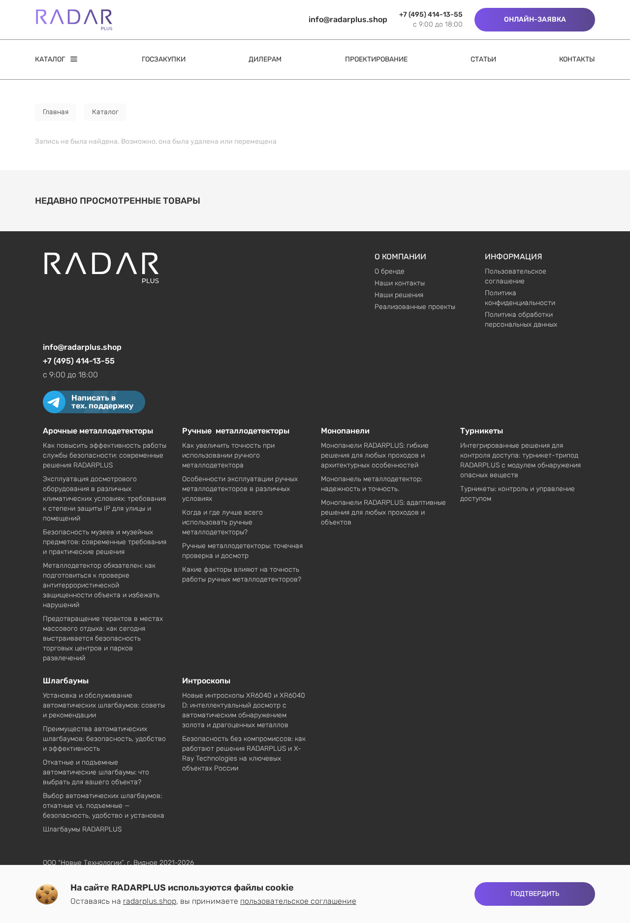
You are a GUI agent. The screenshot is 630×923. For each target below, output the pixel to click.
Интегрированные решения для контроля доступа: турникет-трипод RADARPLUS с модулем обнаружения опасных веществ (520, 460)
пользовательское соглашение (298, 901)
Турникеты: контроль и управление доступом (517, 494)
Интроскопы (206, 680)
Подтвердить (534, 894)
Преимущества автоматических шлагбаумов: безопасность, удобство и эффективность (104, 739)
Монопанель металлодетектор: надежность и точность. (371, 484)
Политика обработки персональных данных (521, 319)
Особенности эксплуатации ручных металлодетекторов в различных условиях (240, 489)
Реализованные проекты (415, 307)
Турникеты (481, 430)
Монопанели (345, 430)
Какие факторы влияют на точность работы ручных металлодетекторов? (241, 574)
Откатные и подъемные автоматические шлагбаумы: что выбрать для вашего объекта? (96, 772)
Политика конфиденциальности (520, 298)
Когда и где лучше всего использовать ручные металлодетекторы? (222, 522)
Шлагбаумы (66, 680)
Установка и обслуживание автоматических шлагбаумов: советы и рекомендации (104, 705)
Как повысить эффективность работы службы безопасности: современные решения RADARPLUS (104, 455)
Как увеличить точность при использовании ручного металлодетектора (228, 455)
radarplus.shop (149, 901)
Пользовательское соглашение (515, 276)
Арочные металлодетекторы (98, 430)
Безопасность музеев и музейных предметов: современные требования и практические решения (104, 542)
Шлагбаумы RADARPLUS (82, 829)
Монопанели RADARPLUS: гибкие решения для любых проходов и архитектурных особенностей (375, 455)
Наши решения (399, 295)
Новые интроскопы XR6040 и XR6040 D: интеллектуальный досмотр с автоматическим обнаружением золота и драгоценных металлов (243, 710)
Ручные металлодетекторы (235, 430)
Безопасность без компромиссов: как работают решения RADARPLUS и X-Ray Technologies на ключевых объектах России (244, 753)
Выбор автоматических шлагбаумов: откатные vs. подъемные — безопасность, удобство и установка (103, 806)
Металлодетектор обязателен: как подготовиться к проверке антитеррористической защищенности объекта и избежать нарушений (101, 585)
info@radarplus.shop (348, 19)
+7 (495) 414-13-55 (431, 14)
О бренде (390, 271)
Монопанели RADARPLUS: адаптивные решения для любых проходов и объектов (383, 512)
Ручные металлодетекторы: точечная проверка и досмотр (242, 551)
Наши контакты (400, 283)
